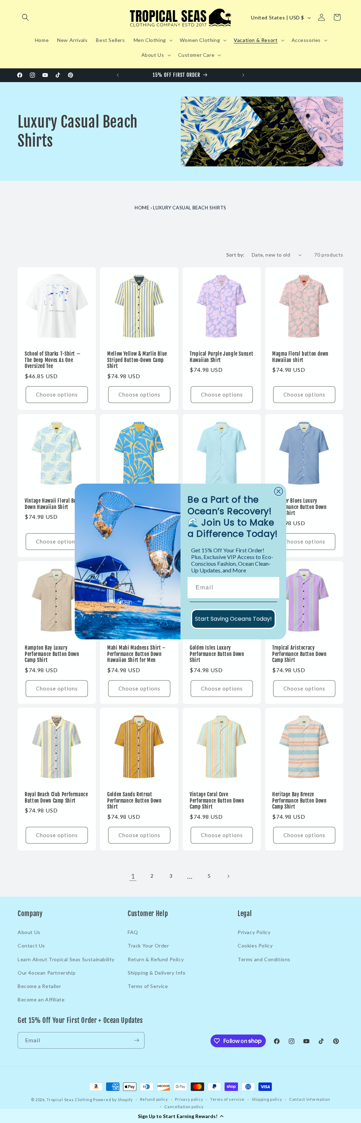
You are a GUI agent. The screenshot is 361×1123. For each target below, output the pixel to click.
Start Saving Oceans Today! (233, 619)
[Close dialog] (278, 491)
